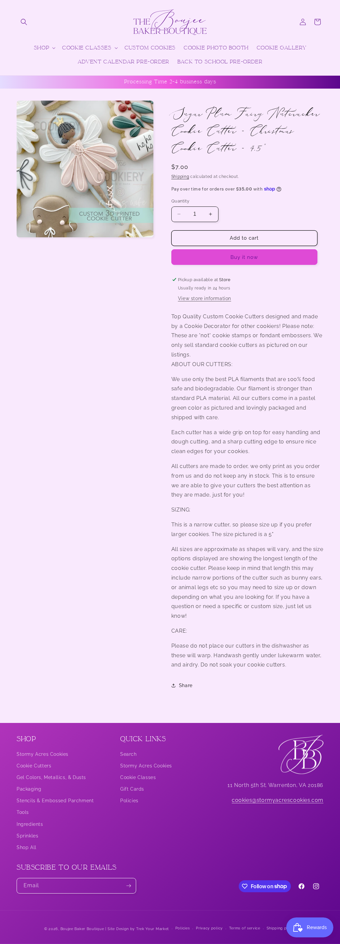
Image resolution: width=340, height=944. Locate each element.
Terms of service (244, 928)
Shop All (27, 847)
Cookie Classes (138, 777)
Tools (23, 812)
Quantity (180, 200)
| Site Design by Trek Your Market (137, 929)
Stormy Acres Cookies (42, 754)
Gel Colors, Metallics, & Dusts (51, 777)
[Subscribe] (128, 886)
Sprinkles (27, 835)
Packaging (29, 789)
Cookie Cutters (34, 765)
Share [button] (186, 685)
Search (128, 754)
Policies (129, 800)
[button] (24, 22)
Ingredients (30, 824)
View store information (204, 298)
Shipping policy (281, 928)
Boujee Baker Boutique (82, 929)
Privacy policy (209, 928)
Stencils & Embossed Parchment (55, 800)
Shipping (180, 176)
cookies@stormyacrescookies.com (277, 800)
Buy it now (244, 257)
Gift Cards (132, 789)
